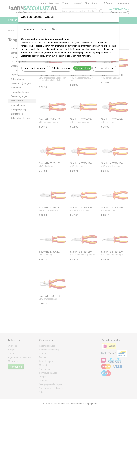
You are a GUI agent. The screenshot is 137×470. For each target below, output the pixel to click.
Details (44, 29)
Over (54, 29)
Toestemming (29, 29)
